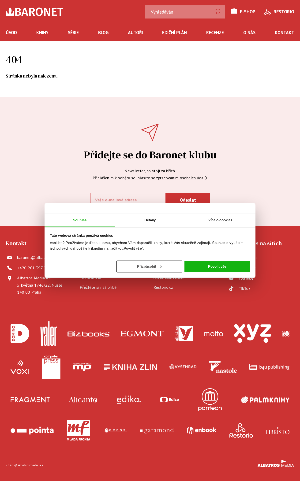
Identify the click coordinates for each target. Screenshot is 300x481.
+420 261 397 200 (34, 267)
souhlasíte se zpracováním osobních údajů (169, 178)
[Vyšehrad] (183, 367)
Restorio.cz (163, 287)
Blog (103, 32)
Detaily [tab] (150, 220)
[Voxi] (20, 367)
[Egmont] (142, 334)
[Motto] (214, 334)
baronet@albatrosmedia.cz (41, 257)
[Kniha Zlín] (130, 367)
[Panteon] (210, 400)
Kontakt (284, 32)
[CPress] (115, 430)
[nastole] (223, 367)
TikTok (244, 288)
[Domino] (20, 334)
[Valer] (48, 334)
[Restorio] (241, 430)
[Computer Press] (51, 367)
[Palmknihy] (265, 400)
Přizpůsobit (146, 266)
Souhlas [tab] (79, 220)
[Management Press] (82, 367)
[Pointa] (32, 430)
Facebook (247, 267)
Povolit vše (217, 266)
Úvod (11, 32)
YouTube (246, 278)
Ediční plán (174, 32)
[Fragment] (30, 400)
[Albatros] (184, 334)
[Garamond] (156, 430)
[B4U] (269, 367)
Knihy (42, 32)
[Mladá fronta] (78, 430)
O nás (249, 32)
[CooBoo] (286, 334)
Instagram (248, 257)
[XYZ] (252, 334)
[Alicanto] (83, 400)
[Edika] (129, 400)
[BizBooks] (88, 334)
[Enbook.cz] (201, 430)
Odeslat (188, 200)
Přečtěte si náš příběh (99, 287)
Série (73, 32)
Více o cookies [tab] (220, 220)
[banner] (44, 11)
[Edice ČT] (169, 400)
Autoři (135, 32)
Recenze (215, 32)
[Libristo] (277, 430)
